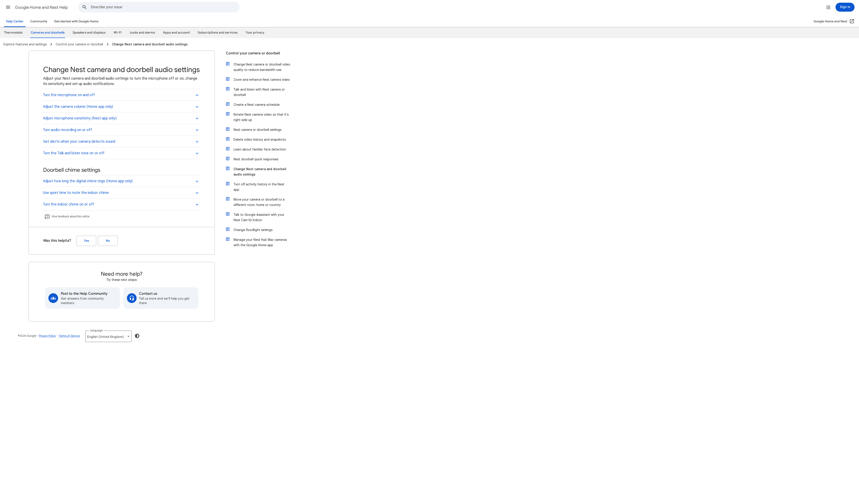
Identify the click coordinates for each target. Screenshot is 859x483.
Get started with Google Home (76, 21)
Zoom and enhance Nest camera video (262, 80)
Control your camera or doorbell (253, 53)
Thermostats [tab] (13, 32)
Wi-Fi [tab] (118, 32)
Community (38, 21)
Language (96, 330)
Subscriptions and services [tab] (218, 32)
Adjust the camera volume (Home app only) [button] (78, 106)
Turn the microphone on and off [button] (69, 95)
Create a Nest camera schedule (257, 105)
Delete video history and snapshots (260, 140)
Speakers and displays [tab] (89, 32)
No (108, 241)
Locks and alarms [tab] (142, 32)
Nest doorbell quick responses (256, 159)
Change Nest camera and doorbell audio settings (260, 171)
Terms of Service (69, 335)
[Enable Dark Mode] (137, 335)
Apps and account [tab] (176, 32)
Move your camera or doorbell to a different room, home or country (259, 202)
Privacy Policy (47, 335)
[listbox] (108, 336)
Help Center (14, 21)
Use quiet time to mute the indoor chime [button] (76, 193)
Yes (86, 241)
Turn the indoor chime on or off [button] (68, 204)
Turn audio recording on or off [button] (67, 130)
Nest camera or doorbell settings (257, 130)
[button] (8, 7)
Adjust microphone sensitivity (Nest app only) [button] (80, 118)
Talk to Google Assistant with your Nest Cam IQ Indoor (259, 217)
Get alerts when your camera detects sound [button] (79, 141)
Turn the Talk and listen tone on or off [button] (73, 153)
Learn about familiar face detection (260, 149)
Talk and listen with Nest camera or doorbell (259, 92)
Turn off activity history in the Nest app (259, 187)
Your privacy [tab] (255, 32)
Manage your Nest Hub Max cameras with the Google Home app (260, 242)
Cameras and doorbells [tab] (48, 32)
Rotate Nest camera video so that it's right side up (261, 117)
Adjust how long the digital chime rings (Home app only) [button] (88, 181)
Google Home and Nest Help (41, 7)
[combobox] (165, 7)
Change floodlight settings (253, 230)
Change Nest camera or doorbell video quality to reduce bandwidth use (262, 67)
